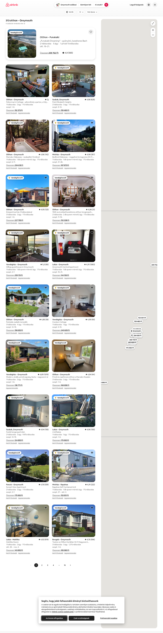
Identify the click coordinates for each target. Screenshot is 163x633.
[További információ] (24, 23)
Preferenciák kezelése (108, 618)
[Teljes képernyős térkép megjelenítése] (153, 23)
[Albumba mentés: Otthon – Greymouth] (46, 67)
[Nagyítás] (153, 30)
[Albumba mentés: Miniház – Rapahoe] (92, 452)
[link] (30, 565)
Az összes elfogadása (54, 618)
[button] (49, 53)
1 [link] (36, 565)
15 (65, 565)
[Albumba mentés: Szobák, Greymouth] (92, 67)
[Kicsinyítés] (153, 35)
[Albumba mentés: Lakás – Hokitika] (46, 508)
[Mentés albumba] (90, 32)
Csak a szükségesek (81, 618)
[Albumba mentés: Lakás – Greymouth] (92, 233)
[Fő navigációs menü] (154, 4)
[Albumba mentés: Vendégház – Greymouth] (46, 233)
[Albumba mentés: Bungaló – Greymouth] (92, 508)
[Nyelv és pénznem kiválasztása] (148, 4)
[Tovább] (70, 565)
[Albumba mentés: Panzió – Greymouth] (46, 452)
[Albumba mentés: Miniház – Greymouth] (92, 123)
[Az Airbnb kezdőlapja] (12, 5)
